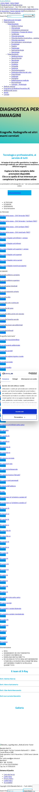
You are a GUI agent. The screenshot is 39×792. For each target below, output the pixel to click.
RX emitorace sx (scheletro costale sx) (13, 503)
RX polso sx (4, 592)
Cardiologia (15, 34)
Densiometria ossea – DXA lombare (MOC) (14, 227)
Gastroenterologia (17, 50)
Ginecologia (15, 52)
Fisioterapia (15, 48)
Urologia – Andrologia (18, 84)
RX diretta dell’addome (8, 486)
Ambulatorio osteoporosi (19, 30)
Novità (6, 93)
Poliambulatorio (9, 22)
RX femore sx (4, 514)
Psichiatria (14, 78)
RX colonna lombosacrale (9, 469)
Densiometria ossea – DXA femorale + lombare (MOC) (18, 221)
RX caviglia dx (4, 436)
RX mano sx (4, 558)
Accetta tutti (20, 411)
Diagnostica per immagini (12, 20)
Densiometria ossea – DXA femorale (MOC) (15, 216)
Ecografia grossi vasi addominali (11, 325)
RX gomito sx (4, 547)
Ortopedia (14, 66)
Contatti (6, 95)
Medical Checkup (17, 26)
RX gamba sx (4, 525)
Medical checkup (9, 86)
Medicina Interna (17, 56)
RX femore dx (4, 508)
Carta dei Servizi (9, 775)
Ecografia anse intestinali (8, 286)
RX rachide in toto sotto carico (10, 597)
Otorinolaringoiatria (18, 70)
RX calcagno (4, 430)
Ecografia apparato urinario (9, 292)
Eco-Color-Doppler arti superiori (11, 255)
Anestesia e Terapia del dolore (21, 32)
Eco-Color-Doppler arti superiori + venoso (14, 249)
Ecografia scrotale (6, 362)
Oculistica (14, 64)
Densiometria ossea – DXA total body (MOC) (15, 232)
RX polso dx (4, 586)
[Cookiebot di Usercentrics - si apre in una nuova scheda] (28, 373)
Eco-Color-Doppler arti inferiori (10, 243)
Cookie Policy (8, 781)
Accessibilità (8, 783)
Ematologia (15, 44)
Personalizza (18, 417)
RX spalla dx (4, 620)
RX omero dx (4, 564)
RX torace (3, 636)
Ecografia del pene (6, 308)
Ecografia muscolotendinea (9, 340)
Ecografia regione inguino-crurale (11, 356)
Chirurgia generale (17, 36)
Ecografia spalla (5, 368)
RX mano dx (4, 553)
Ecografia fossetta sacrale (9, 319)
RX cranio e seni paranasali (9, 480)
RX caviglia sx (4, 441)
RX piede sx (4, 581)
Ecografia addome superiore (10, 280)
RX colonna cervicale (7, 458)
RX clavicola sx (5, 453)
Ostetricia (14, 68)
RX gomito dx (4, 542)
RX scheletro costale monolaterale (12, 614)
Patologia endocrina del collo (21, 72)
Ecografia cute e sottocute (9, 303)
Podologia (14, 76)
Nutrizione (14, 62)
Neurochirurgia (16, 58)
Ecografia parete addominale (10, 345)
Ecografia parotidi (6, 351)
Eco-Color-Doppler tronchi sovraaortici (13, 266)
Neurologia (15, 60)
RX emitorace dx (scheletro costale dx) (13, 497)
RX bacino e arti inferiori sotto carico (12, 425)
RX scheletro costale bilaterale (10, 609)
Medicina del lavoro (10, 90)
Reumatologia (16, 82)
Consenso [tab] (5, 379)
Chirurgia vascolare (18, 40)
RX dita (2, 492)
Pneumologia (15, 74)
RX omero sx (4, 570)
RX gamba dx (4, 519)
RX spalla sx (4, 625)
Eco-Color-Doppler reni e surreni (11, 260)
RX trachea (3, 642)
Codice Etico (8, 777)
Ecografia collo (5, 297)
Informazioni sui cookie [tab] (29, 379)
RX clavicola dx (5, 447)
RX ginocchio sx (5, 536)
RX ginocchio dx (5, 531)
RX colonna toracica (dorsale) (10, 475)
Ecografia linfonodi (6, 331)
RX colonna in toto (6, 464)
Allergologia (15, 28)
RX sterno (3, 631)
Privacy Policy (8, 779)
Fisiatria (14, 46)
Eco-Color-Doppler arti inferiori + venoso (14, 238)
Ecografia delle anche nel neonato (12, 314)
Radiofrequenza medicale (20, 80)
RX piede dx (4, 575)
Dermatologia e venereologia (21, 42)
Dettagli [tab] (15, 379)
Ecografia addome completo (10, 275)
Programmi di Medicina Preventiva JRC (17, 88)
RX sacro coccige (6, 603)
